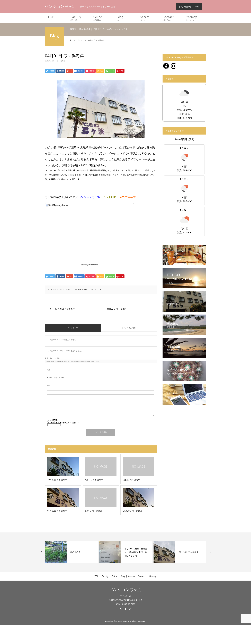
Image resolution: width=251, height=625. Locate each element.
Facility (75, 18)
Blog (119, 18)
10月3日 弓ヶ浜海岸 (188, 552)
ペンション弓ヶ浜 (60, 6)
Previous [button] (41, 552)
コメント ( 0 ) (73, 328)
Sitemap (191, 18)
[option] (71, 552)
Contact (168, 18)
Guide (97, 18)
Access (144, 18)
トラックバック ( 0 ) (129, 328)
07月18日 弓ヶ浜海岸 (134, 552)
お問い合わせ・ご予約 (189, 6)
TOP (50, 18)
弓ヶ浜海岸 (61, 61)
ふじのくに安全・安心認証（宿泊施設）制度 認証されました (81, 552)
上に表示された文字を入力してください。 (63, 422)
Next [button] (209, 552)
